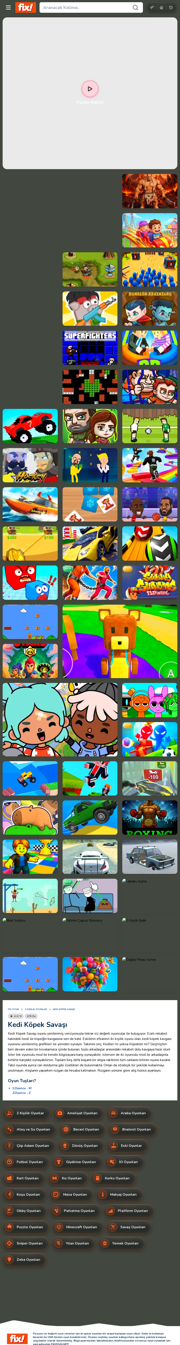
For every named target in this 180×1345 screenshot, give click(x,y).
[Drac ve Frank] (149, 308)
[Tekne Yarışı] (30, 504)
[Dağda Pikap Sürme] (149, 974)
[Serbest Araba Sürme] (90, 857)
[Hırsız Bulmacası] (90, 896)
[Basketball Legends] (149, 504)
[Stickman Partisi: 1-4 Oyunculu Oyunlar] (149, 739)
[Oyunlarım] (171, 7)
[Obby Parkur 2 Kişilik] (149, 465)
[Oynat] (90, 89)
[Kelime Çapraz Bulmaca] (90, 935)
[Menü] (8, 7)
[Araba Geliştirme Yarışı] (149, 778)
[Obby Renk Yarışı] (30, 857)
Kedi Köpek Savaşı (64, 1009)
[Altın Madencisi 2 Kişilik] (30, 543)
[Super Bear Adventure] (120, 641)
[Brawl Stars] (30, 661)
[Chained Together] (90, 582)
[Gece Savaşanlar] (90, 348)
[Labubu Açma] (149, 896)
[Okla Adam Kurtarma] (30, 896)
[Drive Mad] (30, 778)
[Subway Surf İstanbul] (149, 582)
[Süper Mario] (30, 622)
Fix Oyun (13, 1009)
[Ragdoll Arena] (149, 348)
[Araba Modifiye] (149, 857)
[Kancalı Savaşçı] (149, 191)
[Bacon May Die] (90, 308)
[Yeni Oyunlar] (152, 7)
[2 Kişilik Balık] (149, 935)
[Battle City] (90, 387)
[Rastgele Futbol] (149, 426)
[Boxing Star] (149, 817)
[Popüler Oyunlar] (161, 7)
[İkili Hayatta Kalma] (90, 426)
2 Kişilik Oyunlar (36, 1009)
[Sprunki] (149, 700)
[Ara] (135, 7)
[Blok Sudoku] (30, 935)
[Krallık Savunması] (90, 269)
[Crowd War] (149, 269)
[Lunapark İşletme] (149, 230)
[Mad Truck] (90, 817)
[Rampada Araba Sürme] (90, 543)
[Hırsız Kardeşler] (149, 387)
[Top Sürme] (149, 543)
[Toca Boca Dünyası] (60, 719)
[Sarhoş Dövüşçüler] (90, 465)
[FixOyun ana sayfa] (25, 7)
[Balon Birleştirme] (90, 974)
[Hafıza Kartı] (90, 504)
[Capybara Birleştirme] (30, 817)
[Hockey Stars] (30, 465)
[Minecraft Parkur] (90, 778)
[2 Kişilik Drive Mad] (30, 426)
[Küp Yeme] (30, 582)
